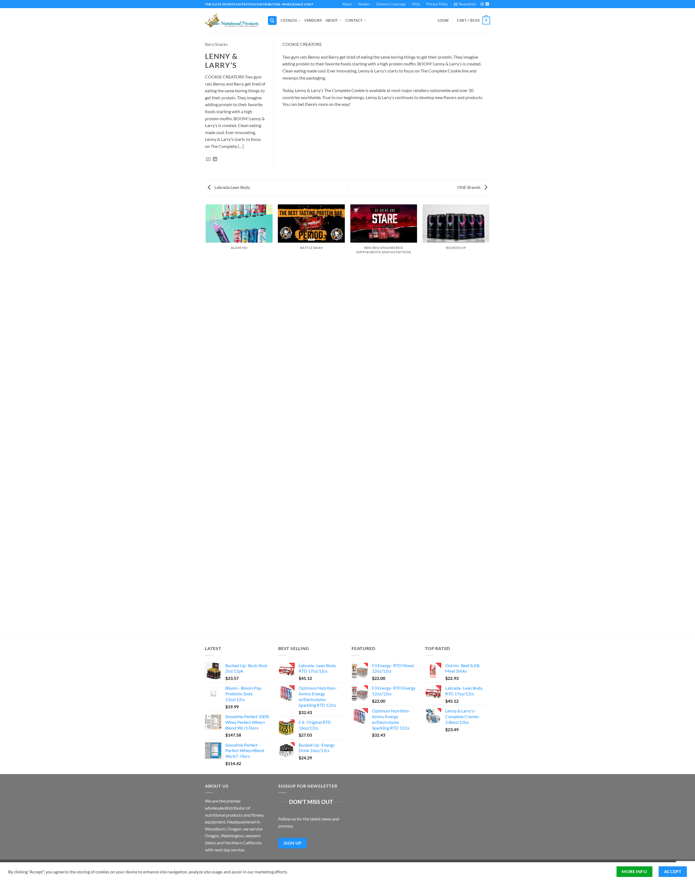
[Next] (489, 420)
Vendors (364, 4)
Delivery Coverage (391, 4)
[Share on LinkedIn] (215, 159)
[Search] (272, 20)
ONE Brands (469, 187)
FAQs (416, 4)
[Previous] (206, 420)
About (347, 4)
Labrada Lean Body (232, 187)
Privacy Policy (437, 4)
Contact (354, 20)
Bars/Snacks (216, 44)
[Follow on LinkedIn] (487, 4)
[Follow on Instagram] (482, 4)
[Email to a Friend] (208, 159)
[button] (465, 4)
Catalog (289, 20)
